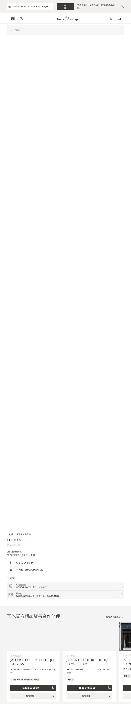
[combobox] (65, 30)
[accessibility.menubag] (120, 18)
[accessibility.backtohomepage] (67, 18)
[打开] (11, 30)
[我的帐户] (110, 18)
